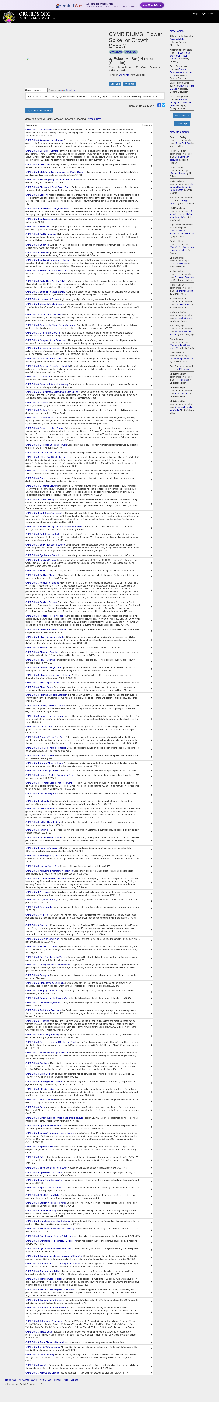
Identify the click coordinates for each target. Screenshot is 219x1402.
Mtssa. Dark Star (183, 143)
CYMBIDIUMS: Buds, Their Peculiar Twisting (46, 281)
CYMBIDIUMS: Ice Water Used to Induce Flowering (49, 782)
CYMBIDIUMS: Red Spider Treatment (43, 1010)
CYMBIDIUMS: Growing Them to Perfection (45, 747)
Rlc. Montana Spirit (184, 290)
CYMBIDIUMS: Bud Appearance (40, 218)
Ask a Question (182, 115)
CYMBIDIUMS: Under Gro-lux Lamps (42, 1346)
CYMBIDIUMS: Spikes (35, 1157)
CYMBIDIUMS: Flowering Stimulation (42, 652)
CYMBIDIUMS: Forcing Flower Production (45, 705)
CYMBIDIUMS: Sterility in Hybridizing (42, 1195)
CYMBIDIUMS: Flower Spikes (39, 687)
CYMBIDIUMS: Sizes (35, 1107)
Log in (196, 13)
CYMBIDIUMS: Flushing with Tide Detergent (46, 694)
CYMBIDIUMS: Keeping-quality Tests (42, 855)
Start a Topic (182, 123)
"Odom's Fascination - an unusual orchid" (182, 249)
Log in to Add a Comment (39, 110)
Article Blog (115, 83)
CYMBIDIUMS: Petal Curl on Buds (41, 946)
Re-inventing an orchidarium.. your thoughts (180, 55)
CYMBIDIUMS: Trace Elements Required (44, 1342)
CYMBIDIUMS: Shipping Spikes (40, 1088)
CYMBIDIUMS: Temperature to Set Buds (44, 1299)
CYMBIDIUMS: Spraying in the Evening (43, 1179)
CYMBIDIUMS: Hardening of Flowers (42, 770)
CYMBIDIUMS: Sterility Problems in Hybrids (45, 1202)
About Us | (24, 1379)
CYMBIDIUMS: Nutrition (36, 914)
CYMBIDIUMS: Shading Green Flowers (43, 1081)
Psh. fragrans (181, 379)
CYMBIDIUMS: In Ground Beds (40, 808)
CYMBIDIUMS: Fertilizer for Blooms (42, 582)
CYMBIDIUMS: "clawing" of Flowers (42, 299)
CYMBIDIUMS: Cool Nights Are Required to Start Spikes (51, 391)
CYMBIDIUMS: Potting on (37, 975)
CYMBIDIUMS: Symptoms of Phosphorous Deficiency (50, 1240)
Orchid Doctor (130, 52)
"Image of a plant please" (182, 358)
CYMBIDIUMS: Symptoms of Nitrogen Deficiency (48, 1236)
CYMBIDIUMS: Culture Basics (39, 417)
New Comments (179, 132)
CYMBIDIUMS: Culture (36, 409)
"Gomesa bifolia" (177, 173)
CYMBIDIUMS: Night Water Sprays (41, 899)
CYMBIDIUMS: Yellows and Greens (42, 1372)
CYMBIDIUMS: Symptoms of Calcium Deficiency (48, 1220)
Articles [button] (35, 18)
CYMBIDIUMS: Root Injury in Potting (42, 1034)
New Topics (177, 31)
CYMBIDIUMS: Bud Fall (36, 252)
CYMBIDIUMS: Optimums (37, 925)
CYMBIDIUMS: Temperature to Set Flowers (45, 1307)
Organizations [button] (49, 18)
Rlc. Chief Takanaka (184, 277)
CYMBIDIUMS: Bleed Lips (37, 164)
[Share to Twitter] (163, 105)
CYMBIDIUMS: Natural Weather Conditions (45, 878)
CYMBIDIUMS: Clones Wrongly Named (43, 303)
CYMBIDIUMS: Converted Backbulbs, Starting (47, 384)
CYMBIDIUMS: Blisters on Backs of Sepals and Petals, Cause (54, 171)
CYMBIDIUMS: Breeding (36, 194)
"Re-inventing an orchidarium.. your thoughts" (182, 213)
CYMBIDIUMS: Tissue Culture (39, 1331)
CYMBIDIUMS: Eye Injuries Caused (42, 555)
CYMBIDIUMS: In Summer (37, 829)
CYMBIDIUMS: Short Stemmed (40, 1099)
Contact (74, 1379)
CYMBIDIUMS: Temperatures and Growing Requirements (52, 1263)
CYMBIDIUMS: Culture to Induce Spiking (44, 428)
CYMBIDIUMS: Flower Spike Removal (43, 682)
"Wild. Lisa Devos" (178, 263)
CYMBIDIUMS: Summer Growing (40, 1210)
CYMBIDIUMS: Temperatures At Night (43, 1271)
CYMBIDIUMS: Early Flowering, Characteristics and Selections (54, 526)
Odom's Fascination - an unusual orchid (181, 72)
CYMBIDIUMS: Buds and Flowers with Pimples (47, 259)
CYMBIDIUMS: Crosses (36, 402)
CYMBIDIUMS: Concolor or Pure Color (43, 358)
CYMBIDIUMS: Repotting (37, 1020)
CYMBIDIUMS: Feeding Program (40, 559)
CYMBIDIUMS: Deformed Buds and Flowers (46, 444)
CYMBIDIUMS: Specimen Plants (40, 1146)
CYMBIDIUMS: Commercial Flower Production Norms (50, 325)
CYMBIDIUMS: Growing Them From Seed (45, 737)
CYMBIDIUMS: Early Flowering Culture (43, 534)
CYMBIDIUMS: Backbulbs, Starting (41, 150)
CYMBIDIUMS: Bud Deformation (40, 234)
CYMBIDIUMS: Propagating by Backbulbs (45, 982)
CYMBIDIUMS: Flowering (37, 647)
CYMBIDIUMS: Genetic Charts (39, 726)
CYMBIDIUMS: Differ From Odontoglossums (46, 456)
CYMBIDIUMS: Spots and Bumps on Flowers (46, 1167)
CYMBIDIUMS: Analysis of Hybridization (44, 140)
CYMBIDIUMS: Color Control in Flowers (44, 314)
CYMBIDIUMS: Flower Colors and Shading (45, 636)
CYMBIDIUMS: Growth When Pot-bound (44, 762)
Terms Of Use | (45, 1379)
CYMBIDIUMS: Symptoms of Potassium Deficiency (49, 1248)
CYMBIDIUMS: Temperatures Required (43, 1278)
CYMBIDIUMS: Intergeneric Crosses (42, 847)
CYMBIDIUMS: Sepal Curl (37, 1073)
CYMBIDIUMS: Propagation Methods (42, 990)
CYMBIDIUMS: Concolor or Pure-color (43, 347)
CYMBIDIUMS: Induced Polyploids (41, 793)
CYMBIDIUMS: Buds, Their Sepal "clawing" (45, 291)
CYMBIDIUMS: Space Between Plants (43, 1125)
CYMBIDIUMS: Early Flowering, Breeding (44, 512)
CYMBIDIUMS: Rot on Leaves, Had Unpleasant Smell (50, 1041)
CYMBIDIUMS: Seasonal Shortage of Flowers (46, 1052)
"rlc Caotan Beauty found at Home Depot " (181, 186)
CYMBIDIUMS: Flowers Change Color (43, 667)
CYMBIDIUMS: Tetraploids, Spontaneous (44, 1321)
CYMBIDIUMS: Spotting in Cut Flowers (43, 1172)
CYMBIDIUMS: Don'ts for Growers (41, 485)
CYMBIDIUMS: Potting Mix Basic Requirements (47, 964)
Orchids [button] (23, 18)
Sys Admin (124, 74)
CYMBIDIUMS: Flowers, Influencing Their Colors (48, 674)
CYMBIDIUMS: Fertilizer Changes (41, 575)
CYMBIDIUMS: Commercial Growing (42, 332)
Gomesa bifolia (177, 39)
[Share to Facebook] (159, 105)
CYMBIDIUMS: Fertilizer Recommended (44, 615)
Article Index (130, 83)
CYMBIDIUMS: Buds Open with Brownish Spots (47, 270)
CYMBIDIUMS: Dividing (36, 470)
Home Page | (11, 1379)
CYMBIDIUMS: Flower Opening (40, 659)
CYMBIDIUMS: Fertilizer (36, 570)
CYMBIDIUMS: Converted (37, 376)
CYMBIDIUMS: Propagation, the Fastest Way (46, 997)
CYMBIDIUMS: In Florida (37, 800)
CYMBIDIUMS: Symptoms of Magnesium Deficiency (49, 1228)
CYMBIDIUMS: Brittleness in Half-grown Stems (47, 208)
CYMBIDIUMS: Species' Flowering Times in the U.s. (49, 1132)
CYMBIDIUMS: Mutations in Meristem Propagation (49, 870)
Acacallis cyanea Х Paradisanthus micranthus (182, 232)
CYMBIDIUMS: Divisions (36, 478)
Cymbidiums (116, 52)
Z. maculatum (181, 393)
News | (33, 1379)
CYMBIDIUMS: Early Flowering (40, 499)
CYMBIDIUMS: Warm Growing (39, 1354)
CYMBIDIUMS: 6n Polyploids (38, 129)
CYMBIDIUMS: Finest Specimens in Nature (45, 629)
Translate (70, 90)
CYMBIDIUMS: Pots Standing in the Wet (44, 956)
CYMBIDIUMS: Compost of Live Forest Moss (46, 340)
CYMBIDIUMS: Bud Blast (37, 226)
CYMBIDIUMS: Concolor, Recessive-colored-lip (47, 366)
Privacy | (58, 1379)
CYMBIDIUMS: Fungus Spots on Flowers (44, 715)
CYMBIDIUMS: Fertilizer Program (41, 602)
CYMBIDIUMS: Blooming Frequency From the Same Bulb (52, 179)
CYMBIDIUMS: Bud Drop (37, 244)
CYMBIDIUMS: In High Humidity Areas (43, 822)
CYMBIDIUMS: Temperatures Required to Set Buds (49, 1289)
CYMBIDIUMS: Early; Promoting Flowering (45, 544)
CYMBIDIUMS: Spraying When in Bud (43, 1187)
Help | (66, 1379)
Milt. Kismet (184, 369)
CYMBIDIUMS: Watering (36, 1365)
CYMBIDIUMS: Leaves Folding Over (42, 866)
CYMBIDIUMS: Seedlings (37, 1063)
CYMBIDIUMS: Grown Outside (39, 755)
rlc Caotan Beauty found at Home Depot (180, 102)
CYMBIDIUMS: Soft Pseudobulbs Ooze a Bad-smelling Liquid (54, 1117)
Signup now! (207, 13)
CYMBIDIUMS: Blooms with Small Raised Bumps (48, 187)
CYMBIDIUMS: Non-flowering (39, 907)
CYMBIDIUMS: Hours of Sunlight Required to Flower (50, 775)
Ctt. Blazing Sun (182, 304)
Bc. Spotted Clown (183, 317)
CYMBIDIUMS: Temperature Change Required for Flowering (53, 1255)
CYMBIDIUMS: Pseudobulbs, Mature (42, 1002)
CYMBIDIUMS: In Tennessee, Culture (43, 837)
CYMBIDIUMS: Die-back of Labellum (42, 452)
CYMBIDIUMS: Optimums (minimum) (42, 938)
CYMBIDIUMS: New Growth (38, 891)
